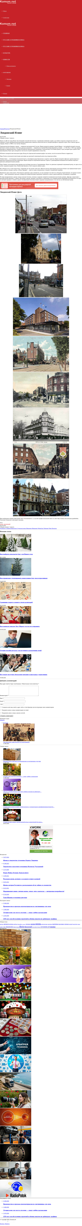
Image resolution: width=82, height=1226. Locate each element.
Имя (1, 698)
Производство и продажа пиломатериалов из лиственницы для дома (22, 761)
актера (1, 924)
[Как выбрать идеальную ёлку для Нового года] (15, 551)
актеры (11, 924)
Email (2, 701)
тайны (4, 926)
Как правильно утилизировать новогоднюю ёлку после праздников (23, 578)
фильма (17, 926)
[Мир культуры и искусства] (8, 3)
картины (55, 924)
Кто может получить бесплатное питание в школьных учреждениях (23, 674)
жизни (33, 924)
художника (51, 927)
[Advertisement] (41, 116)
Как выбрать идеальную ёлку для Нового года (16, 554)
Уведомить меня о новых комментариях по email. (15, 710)
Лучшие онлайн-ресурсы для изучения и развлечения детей (20, 650)
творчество (9, 927)
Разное (8, 85)
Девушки (8, 79)
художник (44, 927)
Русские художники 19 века (13, 40)
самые (1, 926)
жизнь (38, 924)
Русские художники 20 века (13, 46)
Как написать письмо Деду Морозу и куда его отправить (20, 626)
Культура (6, 53)
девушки (28, 924)
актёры (15, 924)
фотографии (34, 926)
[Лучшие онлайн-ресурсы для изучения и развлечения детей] (15, 647)
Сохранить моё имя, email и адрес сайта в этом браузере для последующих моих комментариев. (28, 707)
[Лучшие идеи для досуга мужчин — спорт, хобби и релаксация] (12, 775)
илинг (1, 524)
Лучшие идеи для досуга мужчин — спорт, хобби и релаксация (20, 776)
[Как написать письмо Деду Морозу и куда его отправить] (15, 623)
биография (19, 924)
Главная (2, 129)
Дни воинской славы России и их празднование (16, 742)
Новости (6, 59)
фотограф (28, 927)
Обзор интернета (11, 66)
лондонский (7, 524)
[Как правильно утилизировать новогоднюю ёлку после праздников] (15, 575)
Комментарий (4, 695)
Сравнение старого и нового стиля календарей (16, 602)
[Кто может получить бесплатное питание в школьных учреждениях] (15, 671)
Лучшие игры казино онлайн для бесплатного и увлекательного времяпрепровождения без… (28, 807)
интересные (44, 924)
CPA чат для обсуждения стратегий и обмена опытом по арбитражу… (22, 791)
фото (21, 926)
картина (50, 924)
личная (66, 924)
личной (71, 924)
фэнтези (38, 926)
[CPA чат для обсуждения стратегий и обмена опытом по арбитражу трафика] (12, 790)
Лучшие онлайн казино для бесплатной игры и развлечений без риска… (23, 822)
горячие (23, 924)
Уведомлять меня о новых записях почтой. (13, 713)
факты (14, 926)
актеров (6, 924)
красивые (61, 924)
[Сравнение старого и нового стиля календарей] (15, 599)
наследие (75, 924)
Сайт (1, 704)
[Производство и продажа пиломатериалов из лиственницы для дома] (12, 760)
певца (79, 924)
